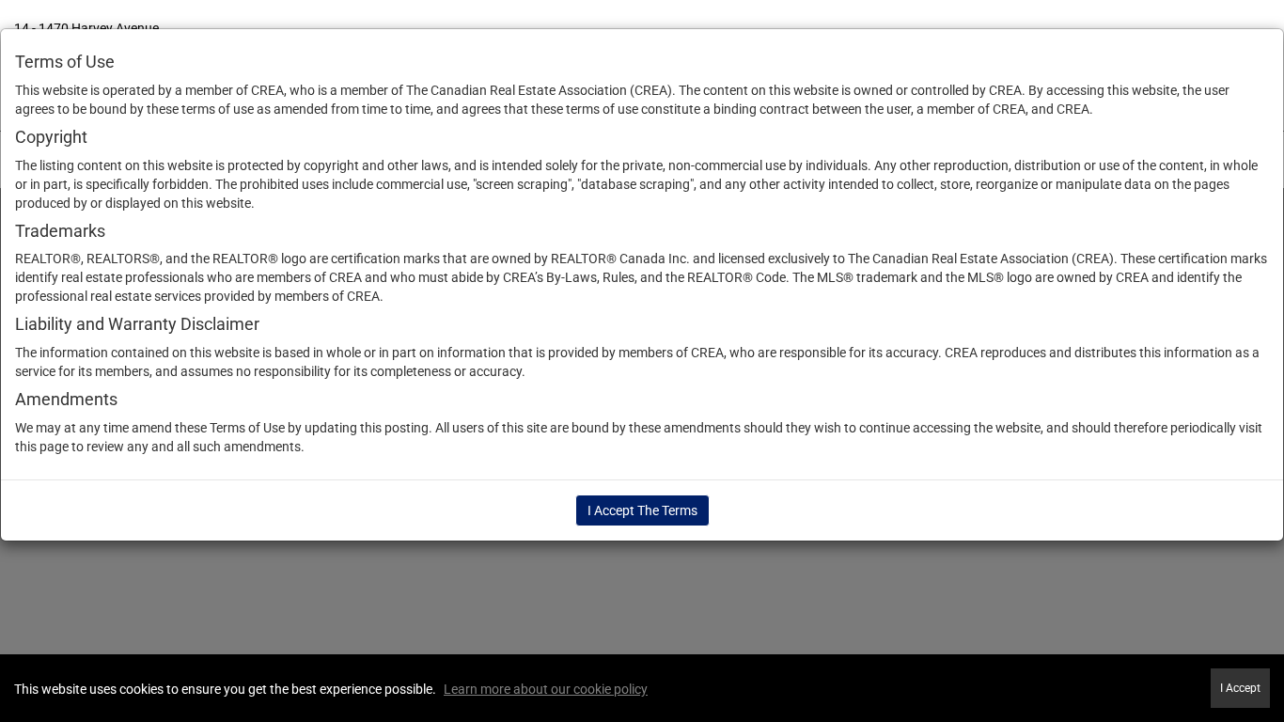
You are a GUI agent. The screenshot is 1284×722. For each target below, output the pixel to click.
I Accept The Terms (642, 510)
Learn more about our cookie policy (546, 689)
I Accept (1240, 688)
